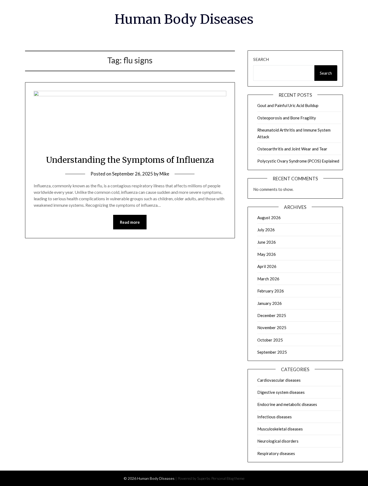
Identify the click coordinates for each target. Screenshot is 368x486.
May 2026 (266, 254)
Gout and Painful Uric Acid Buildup (287, 105)
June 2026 (266, 242)
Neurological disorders (277, 441)
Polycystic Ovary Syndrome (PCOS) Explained (298, 160)
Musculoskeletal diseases (280, 428)
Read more (130, 222)
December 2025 (271, 315)
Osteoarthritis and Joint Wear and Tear (292, 148)
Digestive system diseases (281, 392)
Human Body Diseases (184, 19)
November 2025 (271, 327)
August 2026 (269, 217)
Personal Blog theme (228, 478)
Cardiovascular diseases (279, 380)
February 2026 (270, 290)
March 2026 (268, 278)
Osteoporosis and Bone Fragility (286, 117)
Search (261, 59)
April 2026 (266, 266)
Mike (164, 174)
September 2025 (272, 352)
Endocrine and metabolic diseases (287, 404)
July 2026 (266, 229)
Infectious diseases (274, 416)
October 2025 (270, 339)
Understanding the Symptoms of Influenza (130, 160)
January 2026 (269, 303)
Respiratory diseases (276, 453)
